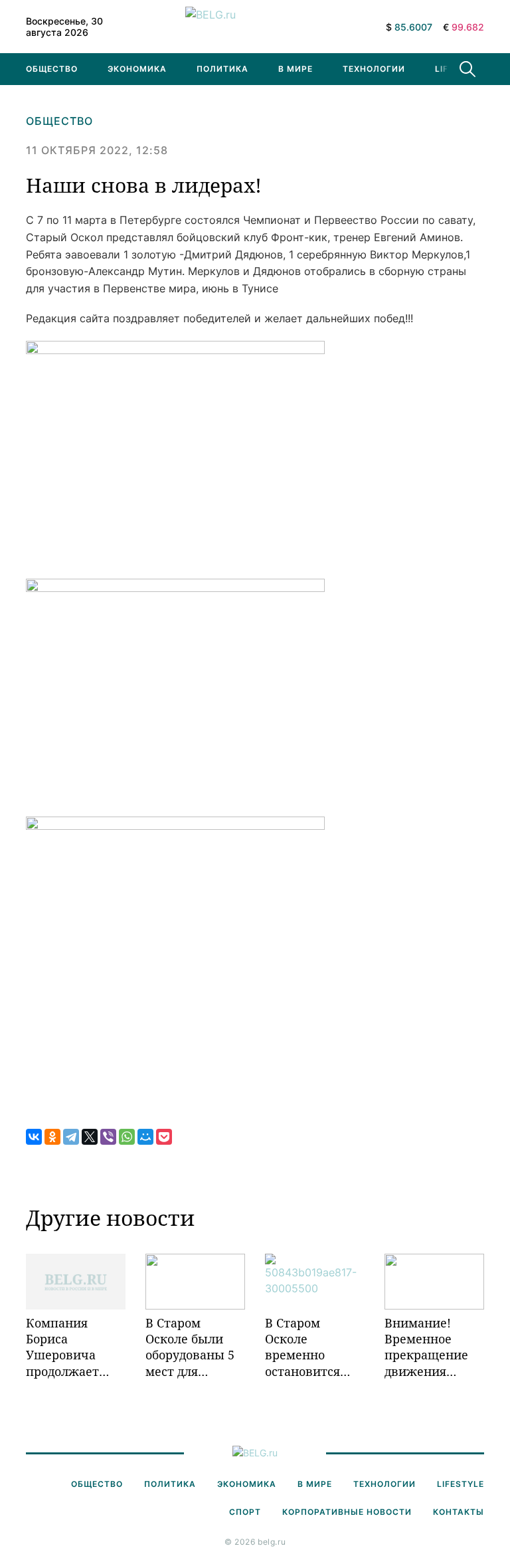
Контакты (458, 1512)
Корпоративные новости (347, 1512)
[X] (90, 1137)
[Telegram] (71, 1137)
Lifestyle (460, 1484)
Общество (52, 69)
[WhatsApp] (127, 1137)
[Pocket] (164, 1137)
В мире (295, 69)
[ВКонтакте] (34, 1137)
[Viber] (108, 1137)
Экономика (137, 69)
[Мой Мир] (145, 1137)
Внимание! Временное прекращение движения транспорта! (426, 1347)
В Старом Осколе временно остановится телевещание (306, 1347)
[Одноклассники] (52, 1137)
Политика (222, 69)
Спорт (245, 1512)
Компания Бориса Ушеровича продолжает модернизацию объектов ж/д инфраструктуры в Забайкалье (76, 1347)
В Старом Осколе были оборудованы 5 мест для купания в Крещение (189, 1347)
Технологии (374, 69)
